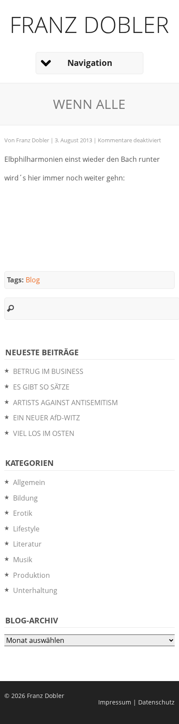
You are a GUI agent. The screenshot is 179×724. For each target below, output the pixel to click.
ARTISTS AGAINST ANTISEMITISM (65, 402)
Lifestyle (26, 529)
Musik (22, 559)
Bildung (25, 498)
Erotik (22, 513)
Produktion (31, 575)
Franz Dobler (89, 24)
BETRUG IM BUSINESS (48, 371)
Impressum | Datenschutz (136, 702)
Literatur (27, 544)
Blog (33, 280)
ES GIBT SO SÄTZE (41, 387)
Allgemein (29, 482)
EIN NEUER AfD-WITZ (46, 418)
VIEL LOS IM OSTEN (43, 433)
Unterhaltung (35, 590)
